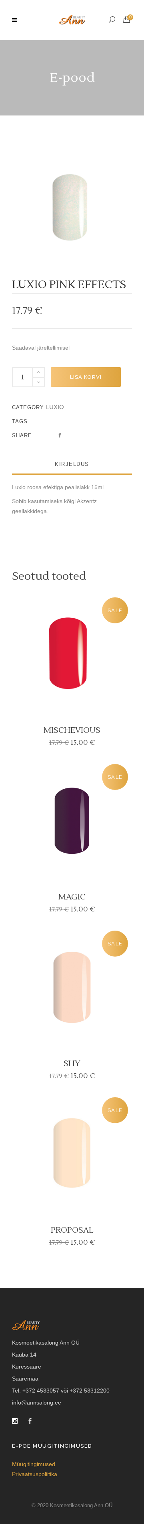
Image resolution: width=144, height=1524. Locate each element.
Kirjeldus (72, 464)
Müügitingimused (33, 1464)
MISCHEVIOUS (72, 730)
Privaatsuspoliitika (34, 1474)
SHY (72, 1063)
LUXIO (55, 407)
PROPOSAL (72, 1230)
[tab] (72, 464)
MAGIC (72, 897)
